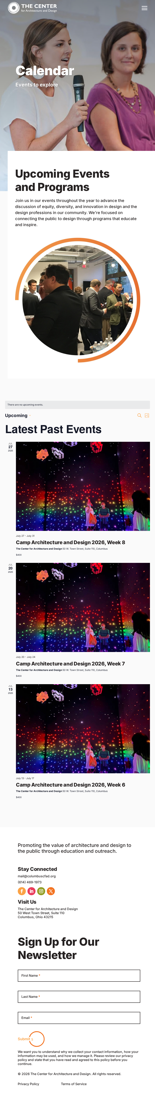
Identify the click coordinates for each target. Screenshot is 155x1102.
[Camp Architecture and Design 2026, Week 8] (83, 486)
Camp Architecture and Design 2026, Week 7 (70, 664)
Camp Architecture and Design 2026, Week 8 (70, 542)
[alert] (77, 405)
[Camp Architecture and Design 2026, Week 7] (83, 607)
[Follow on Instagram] (41, 891)
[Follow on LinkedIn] (31, 891)
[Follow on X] (51, 891)
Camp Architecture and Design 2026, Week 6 (70, 785)
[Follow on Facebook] (22, 891)
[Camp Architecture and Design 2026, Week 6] (83, 728)
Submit (24, 1039)
